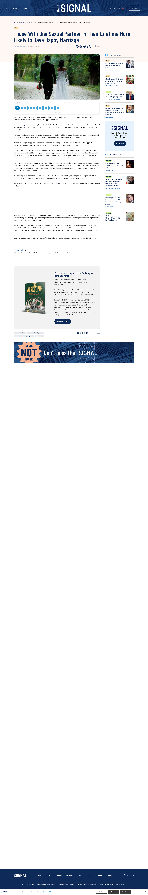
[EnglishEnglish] (123, 8)
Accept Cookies (125, 891)
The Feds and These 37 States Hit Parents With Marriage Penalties (113, 218)
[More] (91, 333)
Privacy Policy (73, 884)
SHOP (110, 875)
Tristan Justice (19, 46)
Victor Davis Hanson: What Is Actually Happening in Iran (114, 96)
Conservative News (25, 22)
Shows (59, 875)
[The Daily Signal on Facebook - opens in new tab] (124, 875)
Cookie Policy (82, 884)
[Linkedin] (81, 333)
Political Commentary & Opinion (23, 336)
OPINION (108, 160)
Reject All (113, 891)
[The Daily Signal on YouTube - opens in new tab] (133, 875)
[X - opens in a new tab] (87, 46)
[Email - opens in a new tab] (84, 46)
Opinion (15, 8)
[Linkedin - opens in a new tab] (80, 46)
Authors (69, 875)
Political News (39, 336)
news (107, 60)
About (80, 875)
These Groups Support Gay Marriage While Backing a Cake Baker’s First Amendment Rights (113, 182)
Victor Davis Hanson (113, 99)
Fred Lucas (109, 117)
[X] (87, 333)
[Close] (145, 892)
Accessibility (90, 884)
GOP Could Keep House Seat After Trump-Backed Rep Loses (114, 65)
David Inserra (110, 207)
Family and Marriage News (35, 333)
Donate (101, 875)
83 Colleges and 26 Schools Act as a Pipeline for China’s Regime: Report (114, 81)
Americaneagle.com (120, 884)
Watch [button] (26, 8)
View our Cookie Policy (48, 892)
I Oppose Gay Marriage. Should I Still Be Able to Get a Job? (114, 165)
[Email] (84, 333)
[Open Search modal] (110, 8)
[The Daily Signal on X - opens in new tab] (127, 875)
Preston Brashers (112, 223)
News (6, 8)
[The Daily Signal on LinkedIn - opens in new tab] (130, 875)
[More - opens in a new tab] (90, 46)
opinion (108, 92)
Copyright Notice (64, 884)
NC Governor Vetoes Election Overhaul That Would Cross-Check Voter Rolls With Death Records (114, 111)
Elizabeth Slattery (112, 188)
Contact (90, 875)
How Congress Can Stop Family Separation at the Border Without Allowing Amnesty (113, 201)
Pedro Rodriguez (111, 70)
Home (16, 22)
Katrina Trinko (110, 170)
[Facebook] (78, 333)
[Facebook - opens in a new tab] (77, 46)
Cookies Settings (101, 891)
